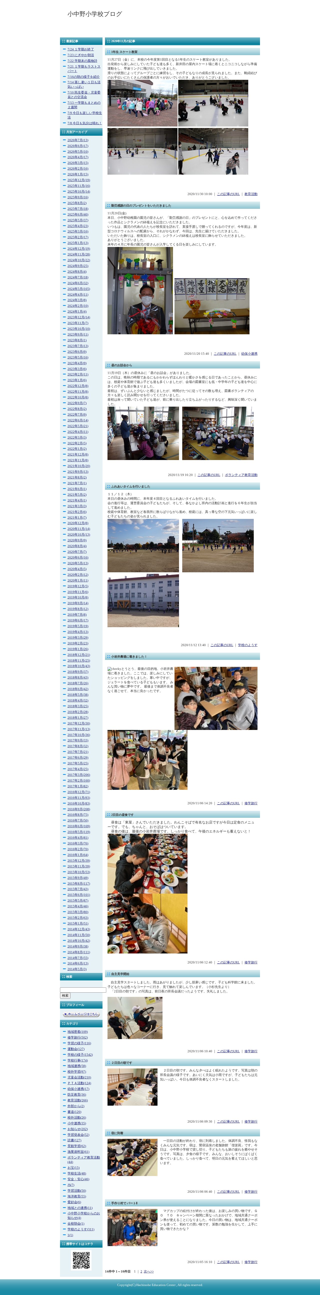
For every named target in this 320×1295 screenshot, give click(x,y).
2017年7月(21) (78, 752)
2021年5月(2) (77, 494)
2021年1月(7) (77, 517)
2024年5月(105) (79, 289)
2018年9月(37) (78, 672)
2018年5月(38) (78, 695)
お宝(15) (74, 1168)
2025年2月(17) (78, 237)
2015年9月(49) (78, 878)
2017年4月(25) (78, 769)
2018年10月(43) (79, 666)
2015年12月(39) (79, 860)
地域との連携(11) (80, 1208)
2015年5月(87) (78, 900)
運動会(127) (76, 1049)
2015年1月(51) (78, 923)
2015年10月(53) (79, 872)
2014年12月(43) (79, 929)
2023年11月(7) (78, 323)
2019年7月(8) (77, 614)
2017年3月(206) (79, 775)
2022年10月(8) (78, 397)
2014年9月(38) (78, 946)
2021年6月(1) (77, 489)
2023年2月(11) (78, 374)
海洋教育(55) (77, 1196)
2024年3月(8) (77, 300)
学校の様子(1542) (80, 1055)
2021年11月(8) (78, 460)
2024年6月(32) (78, 283)
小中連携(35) (77, 1123)
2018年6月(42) (78, 689)
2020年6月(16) (78, 557)
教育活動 (251, 194)
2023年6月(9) (77, 351)
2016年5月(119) (79, 832)
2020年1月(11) (78, 580)
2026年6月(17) (78, 146)
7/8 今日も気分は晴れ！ (85, 123)
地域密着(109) (78, 1032)
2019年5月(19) (78, 626)
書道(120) (74, 1112)
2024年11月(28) (79, 254)
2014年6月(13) (78, 963)
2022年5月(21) (78, 426)
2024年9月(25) (78, 266)
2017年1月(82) (78, 786)
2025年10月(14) (79, 191)
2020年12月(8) (78, 523)
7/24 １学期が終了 (81, 49)
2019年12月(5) (78, 586)
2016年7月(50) (78, 820)
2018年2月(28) (78, 712)
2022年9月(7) (77, 403)
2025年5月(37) (78, 220)
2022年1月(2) (77, 449)
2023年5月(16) (78, 357)
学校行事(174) (78, 1060)
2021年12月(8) (78, 454)
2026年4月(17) (78, 157)
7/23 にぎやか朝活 (81, 55)
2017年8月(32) (78, 746)
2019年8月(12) (78, 609)
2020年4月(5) (77, 569)
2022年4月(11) (78, 432)
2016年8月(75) (78, 815)
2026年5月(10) (78, 151)
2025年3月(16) (78, 231)
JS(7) (71, 1185)
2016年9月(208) (79, 809)
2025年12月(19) (79, 180)
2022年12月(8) (78, 386)
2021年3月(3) (77, 506)
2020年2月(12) (78, 575)
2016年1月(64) (78, 855)
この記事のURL (228, 194)
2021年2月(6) (77, 512)
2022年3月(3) (77, 437)
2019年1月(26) (78, 649)
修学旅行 (251, 803)
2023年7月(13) (78, 346)
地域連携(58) (77, 1066)
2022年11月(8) (78, 391)
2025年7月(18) (78, 209)
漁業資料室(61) (78, 1152)
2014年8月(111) (79, 952)
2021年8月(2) (77, 477)
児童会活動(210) (79, 1077)
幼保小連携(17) (78, 1089)
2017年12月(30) (79, 723)
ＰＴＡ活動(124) (79, 1083)
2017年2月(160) (79, 780)
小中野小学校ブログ (95, 14)
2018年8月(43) (78, 677)
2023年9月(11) (78, 334)
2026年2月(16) (78, 168)
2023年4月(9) (77, 363)
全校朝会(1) (76, 1223)
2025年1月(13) (78, 243)
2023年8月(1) (77, 340)
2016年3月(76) (78, 843)
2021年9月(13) (78, 471)
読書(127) (74, 1140)
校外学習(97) (77, 1071)
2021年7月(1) (77, 483)
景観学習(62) (77, 1146)
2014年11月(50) (79, 935)
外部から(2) (76, 1106)
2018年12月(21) (79, 655)
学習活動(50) (77, 1190)
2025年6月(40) (78, 214)
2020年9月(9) (77, 540)
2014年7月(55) (78, 958)
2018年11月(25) (79, 660)
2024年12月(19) (79, 248)
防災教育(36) (77, 1094)
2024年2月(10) (78, 306)
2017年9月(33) (78, 740)
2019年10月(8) (78, 597)
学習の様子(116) (79, 1043)
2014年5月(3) (77, 969)
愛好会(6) (74, 1202)
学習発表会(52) (78, 1135)
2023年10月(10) (79, 329)
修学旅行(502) (78, 1037)
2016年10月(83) (79, 803)
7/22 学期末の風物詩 (82, 61)
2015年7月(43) (78, 889)
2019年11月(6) (78, 592)
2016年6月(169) (79, 826)
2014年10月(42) (79, 940)
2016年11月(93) (79, 798)
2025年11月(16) (79, 186)
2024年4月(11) (78, 294)
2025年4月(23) (78, 226)
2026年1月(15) (78, 174)
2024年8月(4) (77, 271)
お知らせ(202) (78, 1129)
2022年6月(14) (78, 420)
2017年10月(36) (79, 735)
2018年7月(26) (78, 683)
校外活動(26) (77, 1117)
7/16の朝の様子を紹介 (84, 77)
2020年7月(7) (77, 552)
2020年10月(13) (79, 534)
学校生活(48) (77, 1173)
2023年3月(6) (77, 369)
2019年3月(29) (78, 637)
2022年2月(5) (77, 443)
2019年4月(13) (78, 632)
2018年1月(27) (78, 717)
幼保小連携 (249, 353)
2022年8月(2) (77, 409)
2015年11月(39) (79, 866)
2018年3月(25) (78, 706)
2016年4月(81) (78, 837)
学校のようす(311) (81, 1229)
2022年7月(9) (77, 414)
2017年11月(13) (79, 729)
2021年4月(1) (77, 500)
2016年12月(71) (79, 792)
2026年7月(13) (78, 140)
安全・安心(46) (78, 1179)
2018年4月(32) (78, 700)
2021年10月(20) (79, 466)
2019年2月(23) (78, 643)
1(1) (70, 1235)
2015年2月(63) (78, 918)
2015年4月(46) (78, 906)
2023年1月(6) (77, 380)
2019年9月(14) (78, 603)
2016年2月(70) (78, 849)
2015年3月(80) (78, 912)
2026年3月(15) (78, 163)
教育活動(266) (78, 1100)
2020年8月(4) (77, 546)
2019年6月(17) (78, 620)
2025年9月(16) (78, 197)
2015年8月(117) (79, 883)
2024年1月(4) (77, 311)
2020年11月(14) (79, 529)
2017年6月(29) (78, 757)
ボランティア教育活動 (241, 475)
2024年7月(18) (78, 277)
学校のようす (248, 645)
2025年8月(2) (77, 203)
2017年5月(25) (78, 763)
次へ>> (149, 1271)
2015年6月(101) (79, 895)
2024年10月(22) (79, 260)
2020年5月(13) (78, 563)
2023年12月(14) (79, 317)
